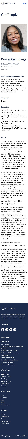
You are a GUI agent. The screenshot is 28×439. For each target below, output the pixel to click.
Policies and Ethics (21, 436)
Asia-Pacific (5, 416)
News (2, 400)
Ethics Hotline (5, 324)
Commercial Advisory (7, 362)
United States (5, 423)
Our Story (4, 379)
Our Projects (5, 344)
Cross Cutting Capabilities (9, 360)
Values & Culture (6, 376)
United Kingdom (6, 421)
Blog (2, 395)
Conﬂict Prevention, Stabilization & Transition (12, 347)
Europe (3, 419)
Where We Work (6, 381)
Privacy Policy (5, 436)
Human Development (7, 357)
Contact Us (4, 386)
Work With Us (5, 383)
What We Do (5, 341)
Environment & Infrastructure (10, 353)
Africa (3, 414)
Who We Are (5, 374)
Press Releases (5, 405)
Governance (5, 355)
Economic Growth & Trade (9, 350)
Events (3, 402)
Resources (4, 397)
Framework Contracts (8, 365)
